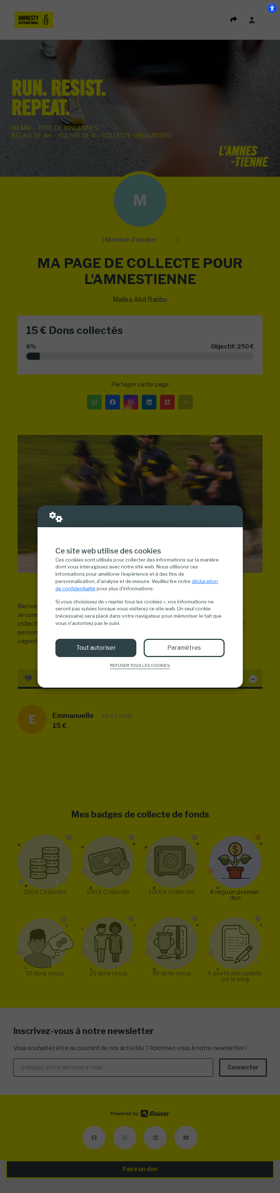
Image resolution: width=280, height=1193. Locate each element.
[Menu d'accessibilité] (272, 8)
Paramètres (184, 647)
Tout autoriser (96, 647)
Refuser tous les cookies (140, 665)
